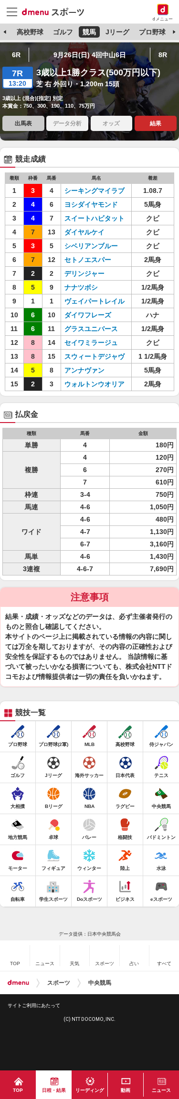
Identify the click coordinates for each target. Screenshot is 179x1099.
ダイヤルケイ (84, 232)
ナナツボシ (81, 287)
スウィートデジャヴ (94, 356)
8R (162, 55)
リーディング (89, 1090)
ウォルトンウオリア (94, 384)
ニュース (161, 1090)
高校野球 (30, 32)
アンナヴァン (84, 370)
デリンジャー (84, 273)
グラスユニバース (91, 329)
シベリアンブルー (91, 246)
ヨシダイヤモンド (91, 204)
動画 (125, 1090)
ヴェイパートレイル (94, 301)
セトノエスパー (87, 259)
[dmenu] (18, 982)
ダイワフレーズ (87, 315)
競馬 (89, 32)
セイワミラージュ (91, 342)
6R (16, 55)
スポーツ (58, 982)
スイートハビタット (94, 218)
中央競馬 (99, 982)
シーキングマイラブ (94, 190)
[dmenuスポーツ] (56, 11)
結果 (155, 123)
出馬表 (23, 123)
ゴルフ (63, 32)
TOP (18, 1090)
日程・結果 (54, 1090)
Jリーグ (117, 32)
